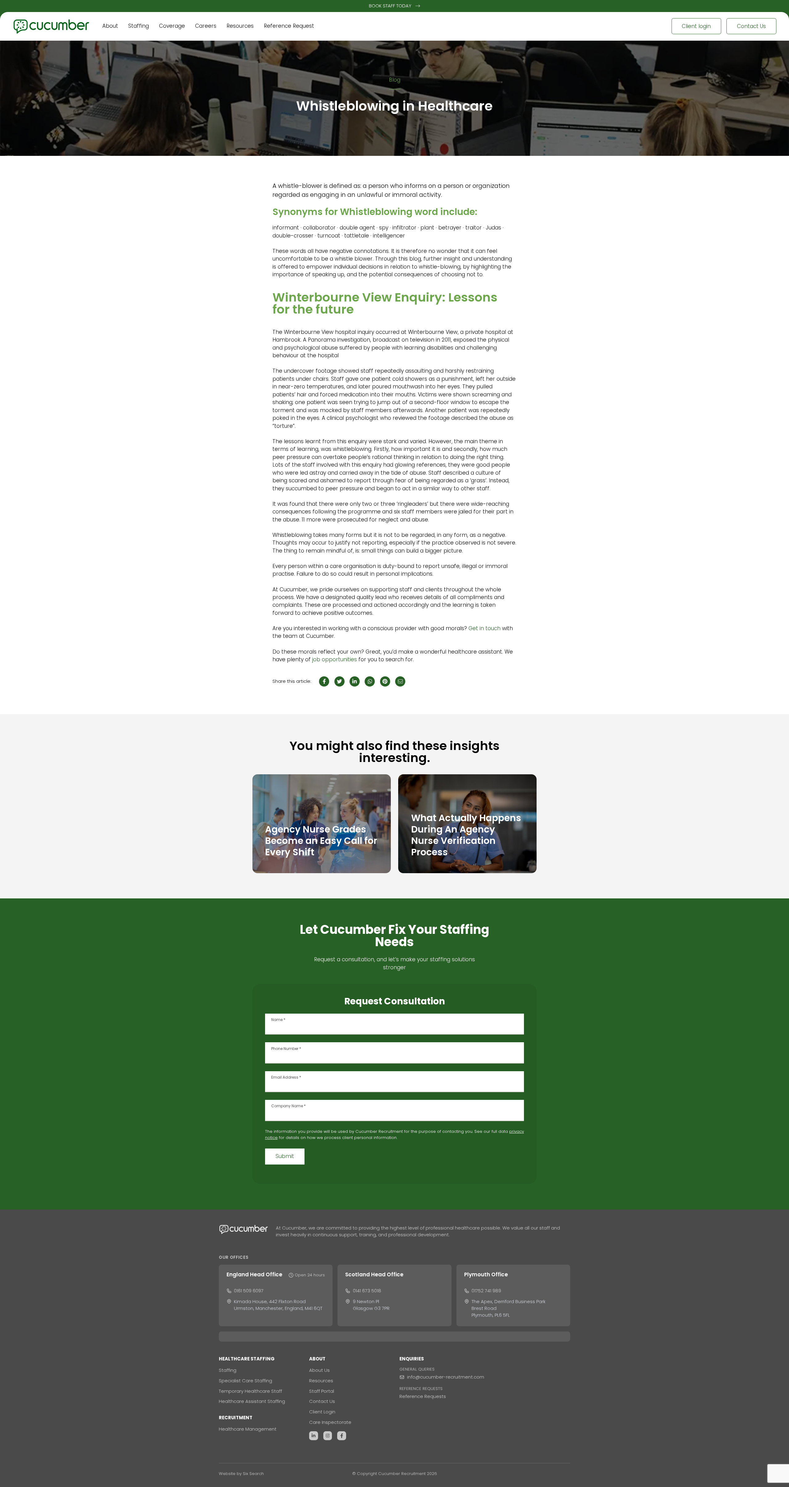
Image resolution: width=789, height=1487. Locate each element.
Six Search (253, 1474)
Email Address (286, 1077)
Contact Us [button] (751, 26)
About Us (319, 1370)
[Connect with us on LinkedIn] (313, 1435)
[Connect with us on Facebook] (341, 1435)
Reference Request (289, 26)
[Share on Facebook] (324, 681)
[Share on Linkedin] (355, 681)
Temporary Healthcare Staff (250, 1391)
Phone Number (286, 1048)
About (110, 26)
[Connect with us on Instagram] (327, 1435)
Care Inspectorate (330, 1422)
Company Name (288, 1106)
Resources (240, 26)
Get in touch (484, 628)
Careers (205, 26)
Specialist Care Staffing (245, 1380)
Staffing (138, 26)
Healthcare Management (247, 1429)
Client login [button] (696, 26)
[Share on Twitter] (339, 681)
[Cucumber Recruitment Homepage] (55, 26)
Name (278, 1019)
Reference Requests (422, 1396)
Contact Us (322, 1401)
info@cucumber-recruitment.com (445, 1377)
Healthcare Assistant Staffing (252, 1401)
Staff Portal (321, 1391)
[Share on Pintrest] (385, 681)
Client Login (322, 1411)
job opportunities (334, 659)
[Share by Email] (400, 681)
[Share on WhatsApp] (370, 681)
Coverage (172, 26)
